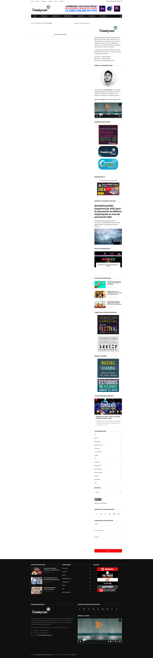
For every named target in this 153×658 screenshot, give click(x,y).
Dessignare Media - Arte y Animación (44, 654)
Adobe (96, 438)
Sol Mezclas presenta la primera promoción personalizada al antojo (50, 589)
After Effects (97, 441)
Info (34, 16)
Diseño (64, 575)
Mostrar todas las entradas (82, 23)
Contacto (62, 1)
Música (64, 585)
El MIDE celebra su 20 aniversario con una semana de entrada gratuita (114, 293)
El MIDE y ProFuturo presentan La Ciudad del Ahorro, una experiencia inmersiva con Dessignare (108, 266)
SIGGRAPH (97, 479)
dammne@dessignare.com (107, 60)
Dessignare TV (97, 465)
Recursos (92, 16)
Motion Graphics (98, 472)
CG (95, 458)
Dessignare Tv (68, 16)
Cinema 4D (97, 462)
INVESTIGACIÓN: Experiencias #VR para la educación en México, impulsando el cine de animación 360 (108, 211)
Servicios (37, 1)
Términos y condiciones (100, 503)
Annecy (96, 455)
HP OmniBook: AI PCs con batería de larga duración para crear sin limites (52, 579)
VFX (95, 482)
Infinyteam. (73, 654)
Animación (97, 448)
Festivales (64, 571)
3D (95, 434)
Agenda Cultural (98, 445)
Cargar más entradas (60, 34)
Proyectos (50, 1)
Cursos (56, 1)
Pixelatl (96, 476)
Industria (81, 16)
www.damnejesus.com (113, 99)
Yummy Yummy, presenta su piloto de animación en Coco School (114, 283)
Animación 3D (98, 451)
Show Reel (43, 1)
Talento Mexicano (66, 578)
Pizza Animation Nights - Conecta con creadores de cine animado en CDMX (52, 570)
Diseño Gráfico (98, 469)
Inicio (32, 1)
